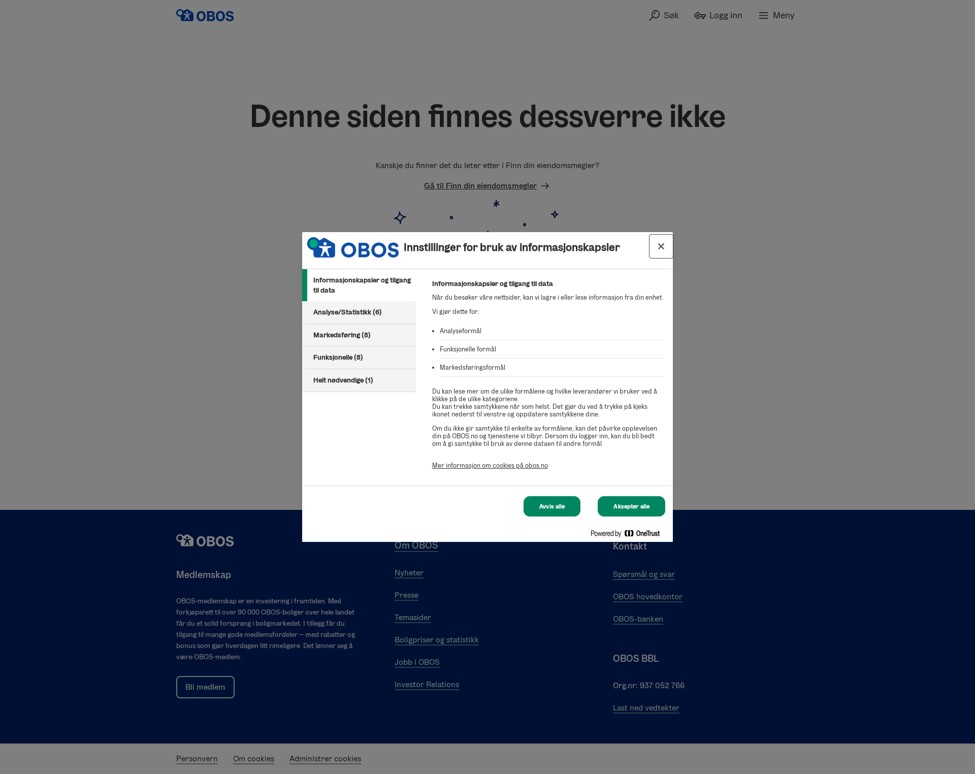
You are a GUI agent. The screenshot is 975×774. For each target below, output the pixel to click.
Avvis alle (552, 506)
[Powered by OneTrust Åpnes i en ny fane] (629, 535)
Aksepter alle (631, 506)
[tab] (359, 285)
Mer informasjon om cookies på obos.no (490, 465)
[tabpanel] (548, 380)
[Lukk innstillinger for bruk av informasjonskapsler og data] (661, 246)
